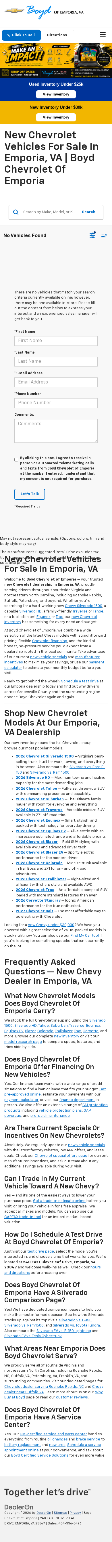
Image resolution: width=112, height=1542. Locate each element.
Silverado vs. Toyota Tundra (76, 1325)
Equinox (43, 617)
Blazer (30, 1031)
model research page (23, 1042)
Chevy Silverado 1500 (83, 606)
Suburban (59, 1026)
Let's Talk (30, 494)
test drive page (40, 1251)
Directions (57, 35)
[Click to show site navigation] (103, 35)
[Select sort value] (102, 236)
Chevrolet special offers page (61, 1156)
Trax (59, 617)
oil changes (57, 1439)
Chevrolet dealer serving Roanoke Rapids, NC (44, 1387)
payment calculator (21, 1100)
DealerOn (43, 1512)
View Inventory (56, 94)
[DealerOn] (19, 1507)
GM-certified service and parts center (53, 1434)
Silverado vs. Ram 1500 (49, 772)
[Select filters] (92, 236)
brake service (88, 1439)
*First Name (24, 332)
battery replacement (22, 1445)
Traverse (80, 611)
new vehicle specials (48, 657)
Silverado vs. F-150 (75, 1320)
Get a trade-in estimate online (59, 1201)
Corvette (91, 1031)
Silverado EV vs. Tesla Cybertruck (33, 1336)
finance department (77, 1100)
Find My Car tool (85, 936)
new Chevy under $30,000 (51, 925)
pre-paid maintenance (50, 1116)
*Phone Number (27, 394)
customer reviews (72, 1397)
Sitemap (60, 1512)
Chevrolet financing (49, 641)
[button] (21, 35)
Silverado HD (30, 611)
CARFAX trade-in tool (22, 1217)
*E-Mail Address (28, 373)
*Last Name (24, 352)
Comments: (24, 415)
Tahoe (98, 611)
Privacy (75, 1512)
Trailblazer (63, 1031)
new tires (57, 1445)
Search (88, 212)
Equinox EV (13, 1031)
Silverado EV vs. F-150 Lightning (63, 1331)
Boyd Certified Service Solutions (39, 1455)
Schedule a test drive (80, 681)
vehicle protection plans (60, 1110)
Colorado (45, 1031)
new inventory (66, 1036)
